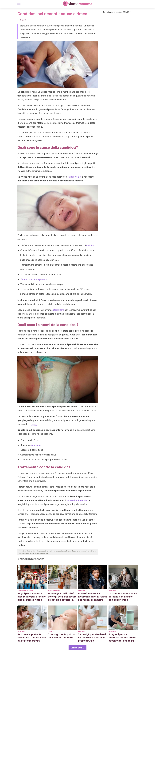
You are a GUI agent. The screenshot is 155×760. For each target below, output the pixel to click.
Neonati (112, 591)
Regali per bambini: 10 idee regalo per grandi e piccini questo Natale (31, 596)
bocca (34, 424)
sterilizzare (58, 310)
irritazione (36, 445)
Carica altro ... (77, 648)
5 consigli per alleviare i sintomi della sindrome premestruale (92, 637)
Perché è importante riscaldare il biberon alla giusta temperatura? (31, 637)
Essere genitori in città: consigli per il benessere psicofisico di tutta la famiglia (62, 596)
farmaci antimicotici (77, 500)
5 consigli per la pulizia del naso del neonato (61, 636)
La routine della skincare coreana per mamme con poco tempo (122, 596)
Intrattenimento (25, 591)
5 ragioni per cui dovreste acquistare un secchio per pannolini (122, 637)
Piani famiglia (54, 591)
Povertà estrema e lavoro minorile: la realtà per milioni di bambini (92, 596)
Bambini (81, 591)
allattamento (74, 176)
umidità (90, 245)
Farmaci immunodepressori (33, 279)
